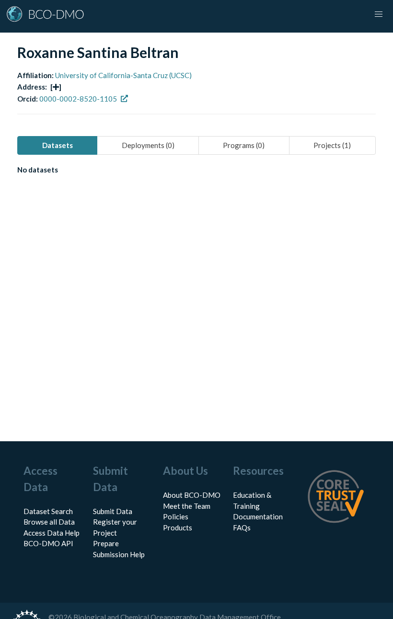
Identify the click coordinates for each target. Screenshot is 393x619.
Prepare (106, 543)
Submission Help (119, 554)
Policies (175, 516)
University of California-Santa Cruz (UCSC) (123, 75)
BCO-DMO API (48, 543)
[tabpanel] (196, 171)
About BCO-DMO (191, 495)
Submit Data (112, 511)
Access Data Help (51, 532)
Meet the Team (186, 506)
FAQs (242, 527)
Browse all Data (49, 521)
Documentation (258, 516)
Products (177, 527)
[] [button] (55, 86)
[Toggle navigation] (378, 14)
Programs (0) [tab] (244, 145)
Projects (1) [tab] (332, 145)
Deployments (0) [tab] (148, 145)
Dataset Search (48, 511)
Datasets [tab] (57, 145)
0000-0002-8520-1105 (78, 98)
